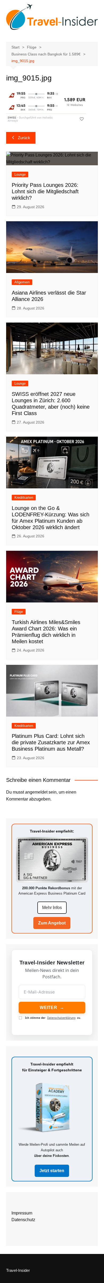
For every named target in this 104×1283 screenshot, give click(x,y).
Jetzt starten (51, 1170)
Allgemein (22, 282)
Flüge (18, 612)
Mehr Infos (52, 907)
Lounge (20, 174)
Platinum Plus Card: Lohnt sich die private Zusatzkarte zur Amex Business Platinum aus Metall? (51, 742)
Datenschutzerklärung (61, 1017)
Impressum (21, 1213)
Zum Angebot (52, 923)
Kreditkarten (23, 498)
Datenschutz (23, 1219)
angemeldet (36, 792)
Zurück (24, 137)
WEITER (52, 1007)
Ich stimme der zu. (53, 1018)
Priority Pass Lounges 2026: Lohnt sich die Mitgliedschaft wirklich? (45, 191)
